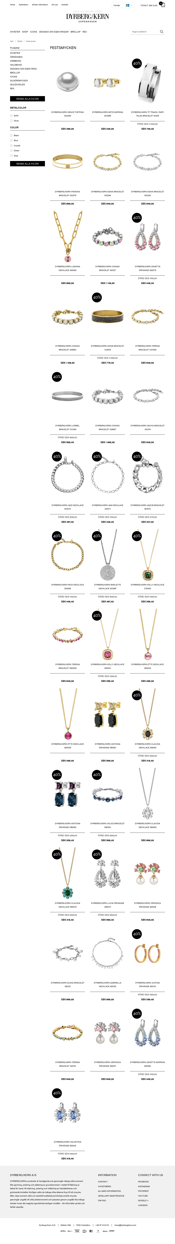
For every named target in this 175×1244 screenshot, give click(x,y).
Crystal (17, 145)
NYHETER (15, 31)
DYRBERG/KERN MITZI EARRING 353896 (107, 113)
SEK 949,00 (107, 203)
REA (85, 31)
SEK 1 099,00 (107, 442)
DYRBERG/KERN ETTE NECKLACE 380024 (147, 666)
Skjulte (19, 41)
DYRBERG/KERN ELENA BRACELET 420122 (67, 984)
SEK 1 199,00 (68, 362)
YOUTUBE (143, 1195)
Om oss (55, 4)
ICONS (33, 31)
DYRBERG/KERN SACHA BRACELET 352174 (148, 427)
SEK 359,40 (147, 601)
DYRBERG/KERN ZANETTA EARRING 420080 (147, 1064)
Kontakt (65, 4)
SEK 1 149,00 (108, 283)
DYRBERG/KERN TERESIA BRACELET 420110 (67, 1064)
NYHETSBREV (104, 1186)
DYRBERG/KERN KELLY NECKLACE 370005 (147, 586)
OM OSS (102, 1200)
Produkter (15, 47)
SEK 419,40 (147, 760)
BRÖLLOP (75, 31)
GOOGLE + (143, 1200)
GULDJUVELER (17, 84)
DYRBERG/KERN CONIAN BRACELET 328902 (67, 347)
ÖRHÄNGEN (16, 56)
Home (12, 4)
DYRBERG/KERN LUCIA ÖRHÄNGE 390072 (107, 904)
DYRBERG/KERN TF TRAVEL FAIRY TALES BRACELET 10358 (147, 113)
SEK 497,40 (67, 521)
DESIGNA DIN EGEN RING (23, 68)
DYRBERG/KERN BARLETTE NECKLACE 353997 (107, 586)
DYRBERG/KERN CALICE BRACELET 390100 (107, 825)
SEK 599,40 (67, 442)
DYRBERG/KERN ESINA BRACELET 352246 (107, 193)
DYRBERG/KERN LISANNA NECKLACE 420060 (67, 268)
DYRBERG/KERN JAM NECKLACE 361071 (107, 507)
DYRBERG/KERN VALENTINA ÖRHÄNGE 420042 (67, 1143)
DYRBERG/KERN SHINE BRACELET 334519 (107, 347)
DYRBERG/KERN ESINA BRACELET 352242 (147, 193)
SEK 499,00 (67, 128)
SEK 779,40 (107, 362)
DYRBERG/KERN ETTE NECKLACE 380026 (67, 745)
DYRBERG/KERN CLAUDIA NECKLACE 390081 (147, 745)
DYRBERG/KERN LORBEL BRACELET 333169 (67, 427)
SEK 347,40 (147, 521)
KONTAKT (103, 1181)
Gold (16, 115)
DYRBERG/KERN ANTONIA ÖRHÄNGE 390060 (67, 825)
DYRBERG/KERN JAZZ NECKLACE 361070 (68, 507)
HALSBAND (16, 64)
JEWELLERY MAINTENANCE (111, 1195)
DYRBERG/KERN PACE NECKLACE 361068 (67, 586)
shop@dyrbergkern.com (125, 1225)
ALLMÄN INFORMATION (109, 1190)
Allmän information (40, 4)
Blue (16, 140)
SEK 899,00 (107, 999)
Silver (16, 120)
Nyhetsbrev (23, 4)
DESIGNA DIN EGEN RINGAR (54, 31)
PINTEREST (143, 1190)
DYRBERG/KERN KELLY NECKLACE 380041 (107, 666)
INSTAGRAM (144, 1186)
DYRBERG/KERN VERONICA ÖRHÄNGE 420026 (147, 904)
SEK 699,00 (67, 203)
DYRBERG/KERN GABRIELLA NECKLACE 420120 (107, 984)
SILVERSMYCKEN (19, 80)
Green (16, 150)
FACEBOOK (143, 1181)
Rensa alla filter (27, 98)
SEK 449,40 (147, 283)
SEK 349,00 (107, 128)
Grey (16, 155)
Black (16, 135)
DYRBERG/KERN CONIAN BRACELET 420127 (107, 268)
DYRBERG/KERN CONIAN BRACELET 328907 (107, 427)
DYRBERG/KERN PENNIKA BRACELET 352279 (67, 193)
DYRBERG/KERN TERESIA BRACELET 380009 (67, 666)
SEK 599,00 (107, 760)
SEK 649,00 (147, 919)
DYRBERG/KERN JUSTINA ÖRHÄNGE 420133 (147, 984)
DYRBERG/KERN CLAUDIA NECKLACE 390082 (147, 825)
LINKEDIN (142, 1205)
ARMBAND (15, 60)
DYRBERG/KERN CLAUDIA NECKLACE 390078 (67, 904)
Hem (12, 41)
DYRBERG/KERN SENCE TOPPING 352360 (67, 113)
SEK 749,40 (147, 128)
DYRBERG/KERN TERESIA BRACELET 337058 (147, 347)
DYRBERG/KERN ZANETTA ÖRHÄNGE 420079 (147, 268)
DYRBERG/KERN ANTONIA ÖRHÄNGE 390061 (107, 745)
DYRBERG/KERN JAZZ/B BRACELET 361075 (147, 507)
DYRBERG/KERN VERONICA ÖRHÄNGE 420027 (107, 1064)
